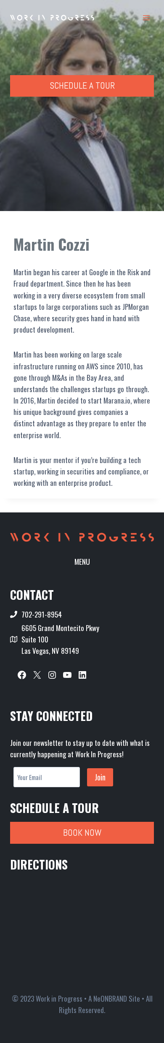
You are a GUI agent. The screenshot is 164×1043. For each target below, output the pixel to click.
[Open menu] (146, 17)
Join (100, 777)
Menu (82, 561)
